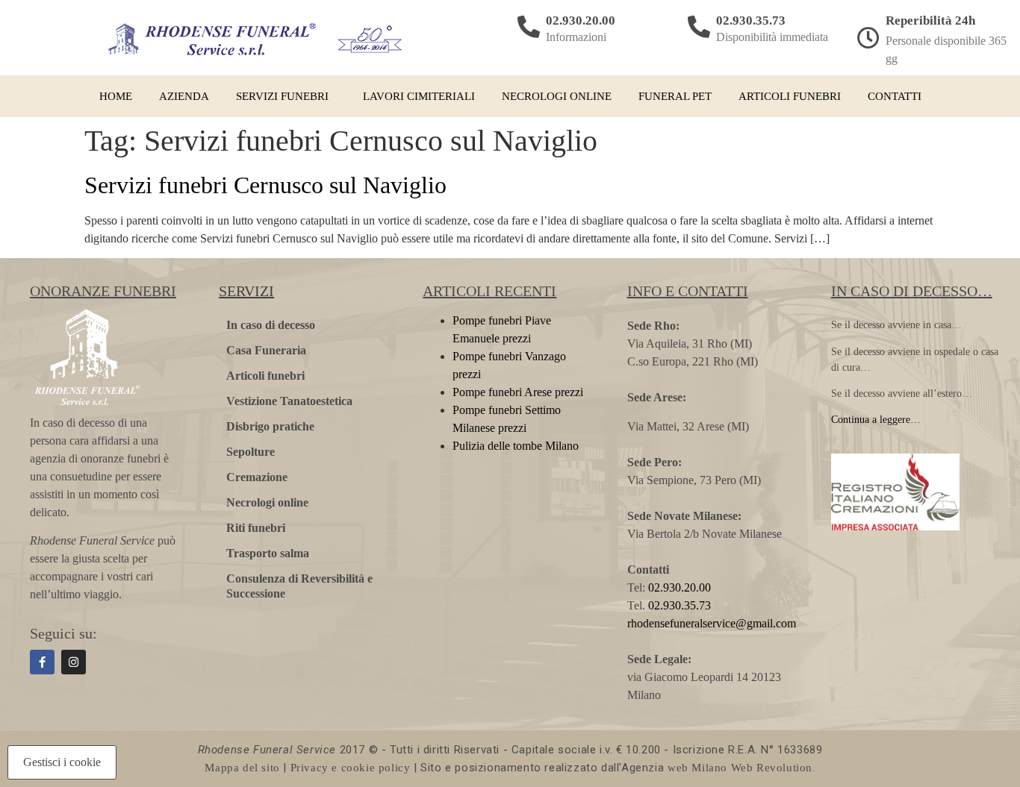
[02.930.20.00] (528, 27)
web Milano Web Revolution (740, 768)
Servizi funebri (282, 96)
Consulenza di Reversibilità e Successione (299, 586)
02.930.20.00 (580, 20)
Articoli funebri (789, 96)
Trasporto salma (267, 553)
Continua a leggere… (876, 419)
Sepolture (250, 451)
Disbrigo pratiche (270, 426)
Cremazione (256, 477)
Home (115, 96)
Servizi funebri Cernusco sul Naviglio (265, 185)
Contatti (894, 96)
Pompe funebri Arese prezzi (518, 392)
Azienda (184, 96)
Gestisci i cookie (62, 762)
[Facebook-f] (42, 662)
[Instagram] (73, 662)
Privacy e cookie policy (350, 768)
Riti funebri (255, 527)
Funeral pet (675, 96)
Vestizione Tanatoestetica (289, 401)
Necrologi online (557, 96)
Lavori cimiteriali (419, 96)
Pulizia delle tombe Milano (516, 445)
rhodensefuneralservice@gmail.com (711, 623)
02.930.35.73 (751, 20)
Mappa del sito (242, 768)
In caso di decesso (270, 325)
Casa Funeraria (266, 350)
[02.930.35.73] (699, 27)
